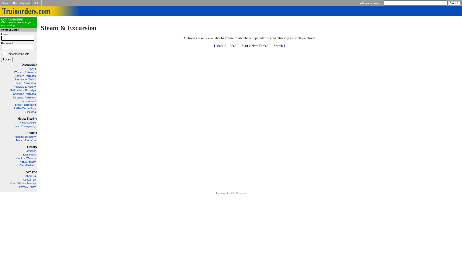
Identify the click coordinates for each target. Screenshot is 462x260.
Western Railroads (25, 72)
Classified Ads (27, 165)
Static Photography (25, 126)
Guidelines (30, 111)
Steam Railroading (25, 83)
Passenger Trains (25, 79)
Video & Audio (28, 122)
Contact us (29, 179)
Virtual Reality (28, 161)
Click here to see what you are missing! (16, 22)
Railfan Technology (25, 108)
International (29, 101)
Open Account (21, 3)
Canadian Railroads (24, 93)
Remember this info (18, 53)
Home (5, 3)
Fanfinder (30, 151)
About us (31, 176)
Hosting (31, 133)
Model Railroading (25, 104)
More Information (26, 140)
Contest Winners (26, 158)
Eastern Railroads (25, 75)
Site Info (31, 172)
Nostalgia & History (24, 86)
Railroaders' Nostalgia (23, 90)
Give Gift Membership (23, 183)
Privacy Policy (27, 186)
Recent (31, 68)
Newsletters (29, 154)
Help (36, 3)
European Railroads (24, 97)
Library (32, 147)
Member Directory (25, 136)
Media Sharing (27, 118)
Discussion (29, 64)
